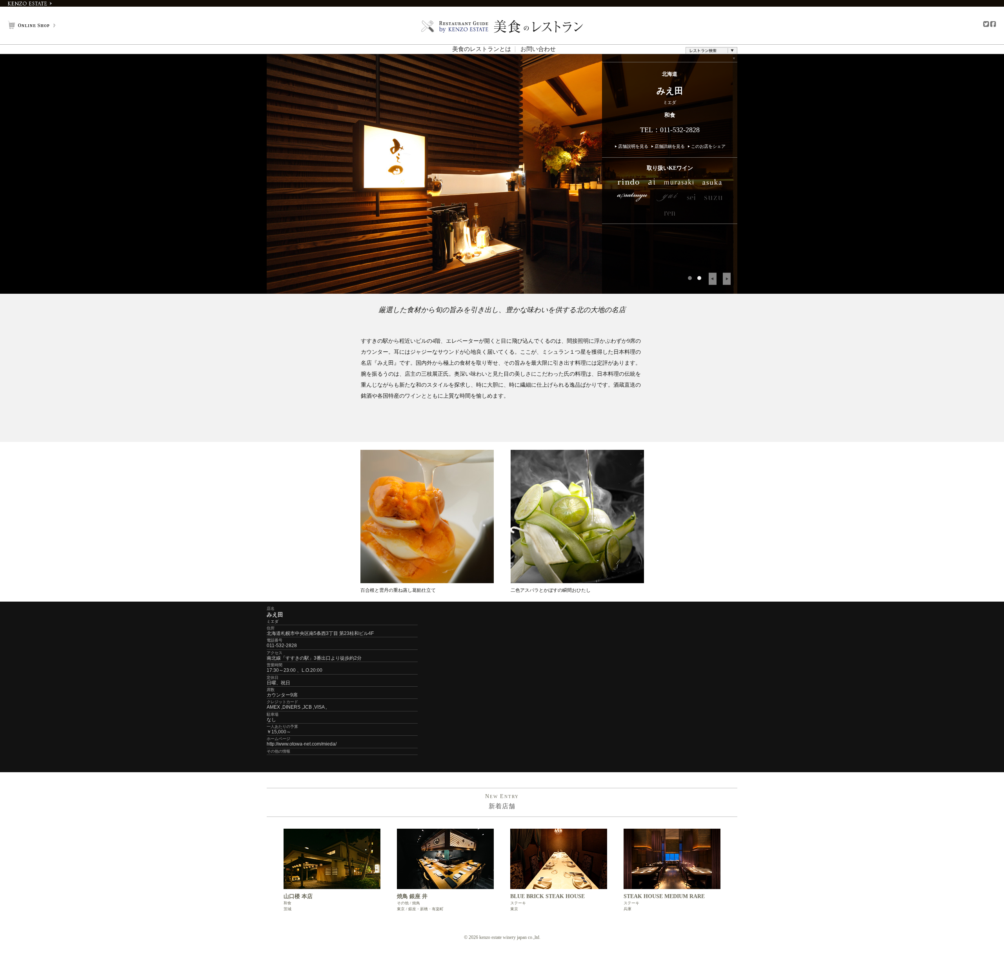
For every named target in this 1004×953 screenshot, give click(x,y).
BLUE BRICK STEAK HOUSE (547, 896)
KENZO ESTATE (30, 3)
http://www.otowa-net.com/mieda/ (301, 744)
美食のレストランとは (481, 49)
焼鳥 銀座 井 (412, 896)
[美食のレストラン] (502, 26)
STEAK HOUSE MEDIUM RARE (664, 896)
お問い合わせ (538, 49)
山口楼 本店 (298, 896)
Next (727, 279)
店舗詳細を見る (670, 146)
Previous (713, 279)
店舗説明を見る (633, 146)
